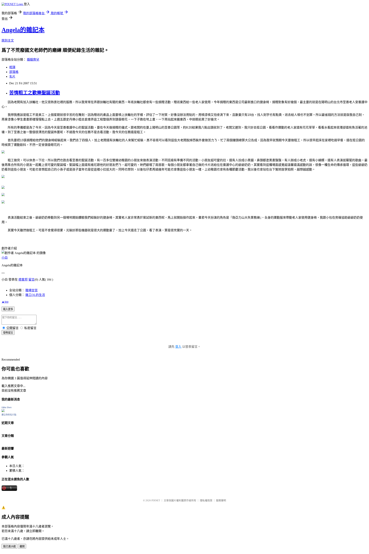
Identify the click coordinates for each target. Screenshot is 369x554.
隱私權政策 (206, 500)
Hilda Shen (7, 407)
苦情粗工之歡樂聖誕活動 (34, 92)
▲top (5, 301)
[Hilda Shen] (3, 411)
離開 (22, 546)
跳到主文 (8, 40)
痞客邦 (23, 279)
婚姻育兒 (33, 59)
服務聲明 (221, 500)
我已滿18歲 (9, 546)
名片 (12, 76)
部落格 (13, 72)
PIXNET (155, 500)
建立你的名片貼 (9, 415)
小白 (5, 257)
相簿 (12, 67)
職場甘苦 (31, 290)
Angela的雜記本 (23, 29)
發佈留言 (8, 332)
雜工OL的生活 (35, 295)
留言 (31, 279)
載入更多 (8, 309)
